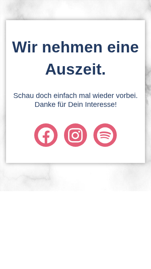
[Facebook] (45, 134)
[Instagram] (75, 134)
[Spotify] (104, 134)
